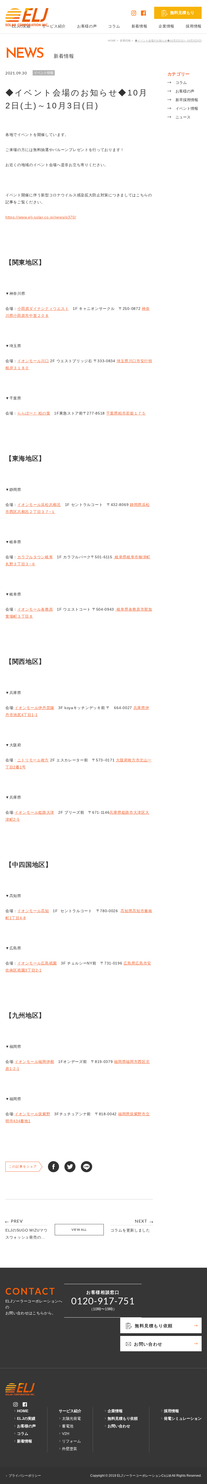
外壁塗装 (69, 1449)
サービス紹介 (54, 26)
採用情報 (194, 26)
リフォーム (71, 1441)
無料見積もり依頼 (123, 1418)
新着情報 (139, 26)
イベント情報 (186, 108)
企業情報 (166, 26)
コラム (114, 26)
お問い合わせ (119, 1426)
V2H (65, 1433)
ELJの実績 (26, 1418)
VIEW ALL (79, 1229)
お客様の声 (87, 26)
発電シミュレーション (183, 1418)
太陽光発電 (71, 1418)
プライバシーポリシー (25, 1476)
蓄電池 (67, 1426)
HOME (112, 40)
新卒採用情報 (186, 100)
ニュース (183, 117)
